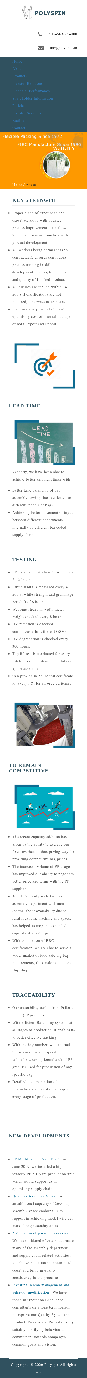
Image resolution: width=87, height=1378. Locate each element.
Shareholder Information (32, 98)
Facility (18, 120)
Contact (18, 127)
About (17, 68)
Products (19, 75)
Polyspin (51, 1364)
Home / (18, 184)
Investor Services (26, 112)
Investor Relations (27, 83)
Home (17, 61)
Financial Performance (31, 90)
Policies (19, 105)
